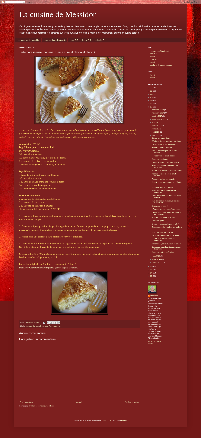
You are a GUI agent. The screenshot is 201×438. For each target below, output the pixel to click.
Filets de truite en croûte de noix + (164, 156)
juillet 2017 (156, 126)
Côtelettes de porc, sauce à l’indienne (166, 209)
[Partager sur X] (53, 322)
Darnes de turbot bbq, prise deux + (164, 144)
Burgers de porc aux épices (162, 148)
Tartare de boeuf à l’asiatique (162, 187)
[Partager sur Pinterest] (58, 322)
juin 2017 (155, 129)
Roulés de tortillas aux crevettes (163, 179)
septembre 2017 (158, 119)
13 (151, 276)
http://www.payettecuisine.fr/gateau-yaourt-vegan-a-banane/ (48, 267)
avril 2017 (156, 135)
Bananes (36, 326)
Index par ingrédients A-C (54, 40)
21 (151, 94)
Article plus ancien (132, 402)
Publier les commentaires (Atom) (41, 406)
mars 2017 (156, 256)
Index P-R (86, 40)
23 (151, 88)
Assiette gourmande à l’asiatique (164, 218)
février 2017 (156, 259)
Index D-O (73, 40)
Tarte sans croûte (55, 326)
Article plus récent (26, 402)
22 (151, 91)
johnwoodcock (107, 420)
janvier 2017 (157, 263)
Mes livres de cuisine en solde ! (161, 65)
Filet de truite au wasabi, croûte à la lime (167, 171)
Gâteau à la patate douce (161, 138)
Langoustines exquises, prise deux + (165, 162)
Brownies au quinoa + (160, 159)
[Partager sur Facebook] (56, 322)
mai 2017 (155, 132)
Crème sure (44, 326)
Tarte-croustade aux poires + (162, 232)
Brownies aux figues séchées (163, 252)
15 (151, 270)
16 (151, 266)
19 (151, 100)
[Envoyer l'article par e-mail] (44, 322)
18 (151, 104)
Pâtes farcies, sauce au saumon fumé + (166, 244)
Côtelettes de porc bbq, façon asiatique (166, 141)
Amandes (29, 326)
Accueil (79, 402)
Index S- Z (99, 40)
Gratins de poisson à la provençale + (165, 224)
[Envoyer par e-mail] (48, 322)
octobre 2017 (157, 116)
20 (151, 97)
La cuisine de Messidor (57, 13)
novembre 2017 (158, 113)
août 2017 (156, 122)
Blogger (124, 420)
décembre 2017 (158, 110)
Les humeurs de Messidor (28, 40)
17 (151, 107)
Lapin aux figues (158, 221)
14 (151, 273)
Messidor (154, 296)
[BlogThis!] (51, 322)
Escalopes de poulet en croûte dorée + (166, 235)
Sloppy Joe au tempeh (160, 206)
